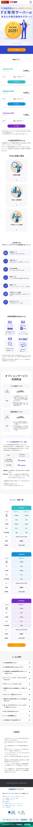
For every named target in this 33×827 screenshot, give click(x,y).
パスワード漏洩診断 (5, 798)
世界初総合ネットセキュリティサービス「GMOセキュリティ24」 (13, 796)
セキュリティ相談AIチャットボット (8, 799)
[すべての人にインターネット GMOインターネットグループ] (14, 820)
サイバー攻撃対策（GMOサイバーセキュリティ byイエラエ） (12, 803)
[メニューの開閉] (30, 2)
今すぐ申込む (16, 49)
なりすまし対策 (19, 805)
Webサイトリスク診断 (14, 798)
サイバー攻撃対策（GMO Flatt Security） (9, 805)
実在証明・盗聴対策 (5, 801)
